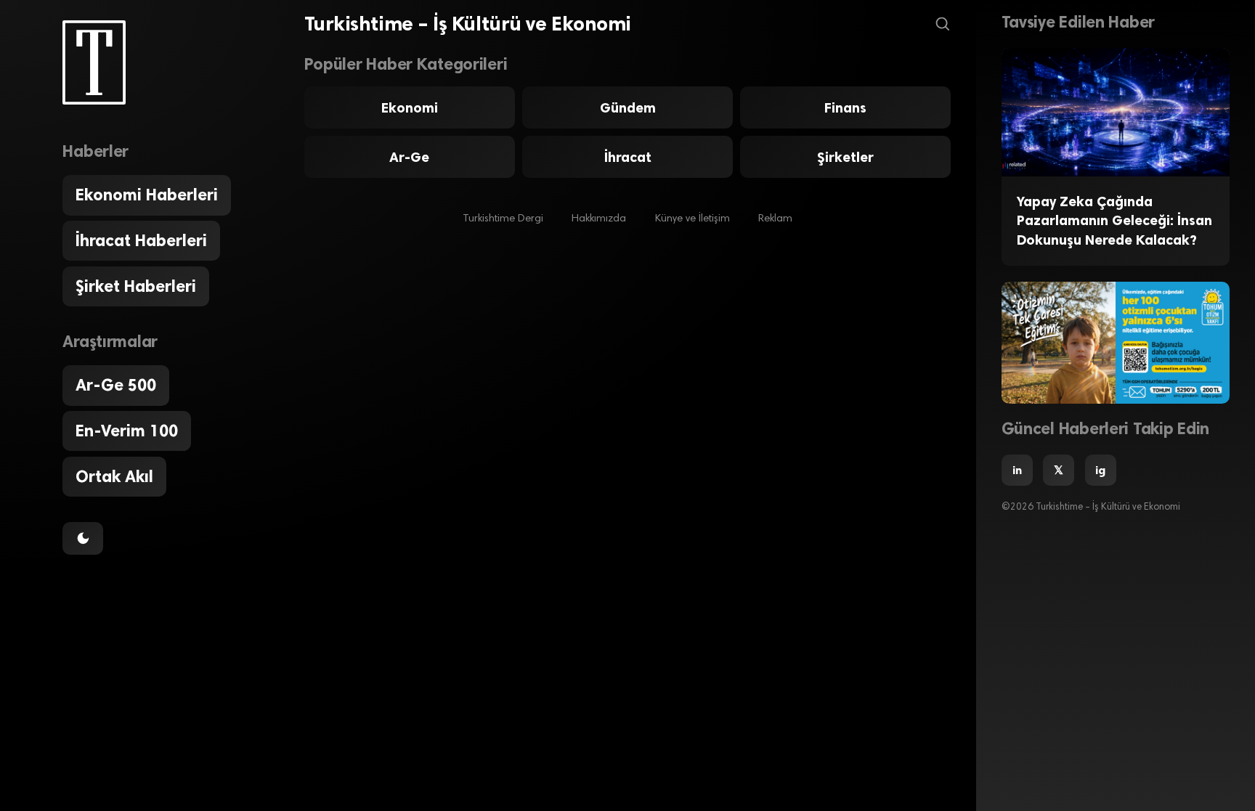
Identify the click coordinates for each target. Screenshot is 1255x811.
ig (1100, 470)
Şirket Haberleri (136, 286)
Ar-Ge (409, 157)
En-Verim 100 (127, 431)
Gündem (628, 107)
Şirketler (845, 157)
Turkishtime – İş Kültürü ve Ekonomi (467, 24)
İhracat (627, 157)
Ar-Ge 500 (116, 385)
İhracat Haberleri (141, 240)
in (1017, 470)
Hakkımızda (599, 218)
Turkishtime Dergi (503, 218)
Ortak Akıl (114, 476)
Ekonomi (409, 107)
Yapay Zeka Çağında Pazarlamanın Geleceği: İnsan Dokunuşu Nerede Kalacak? (1114, 220)
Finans (845, 107)
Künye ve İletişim (692, 218)
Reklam (775, 218)
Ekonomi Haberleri (147, 195)
